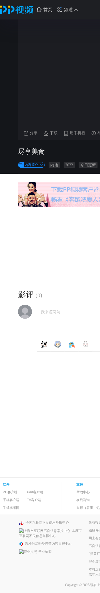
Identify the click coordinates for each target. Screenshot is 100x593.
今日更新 (88, 165)
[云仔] (85, 344)
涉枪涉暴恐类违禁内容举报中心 (48, 544)
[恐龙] (72, 344)
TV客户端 (34, 500)
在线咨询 (83, 500)
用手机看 (77, 133)
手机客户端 (11, 500)
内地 (54, 165)
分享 (34, 133)
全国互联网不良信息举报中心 (47, 522)
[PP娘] (58, 344)
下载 (54, 133)
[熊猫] (44, 344)
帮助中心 (83, 492)
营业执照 (45, 551)
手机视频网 (11, 508)
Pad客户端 (35, 492)
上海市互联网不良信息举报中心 (50, 533)
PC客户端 (10, 492)
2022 (69, 165)
